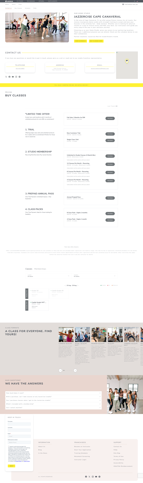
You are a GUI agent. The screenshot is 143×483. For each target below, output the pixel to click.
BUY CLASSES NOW (96, 41)
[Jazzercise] (10, 1)
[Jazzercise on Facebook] (86, 477)
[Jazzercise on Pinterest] (99, 477)
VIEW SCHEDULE (80, 41)
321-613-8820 (20, 68)
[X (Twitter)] (6, 77)
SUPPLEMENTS (52, 1)
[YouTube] (13, 77)
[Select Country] (137, 1)
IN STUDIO (20, 1)
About (14, 4)
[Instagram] (16, 77)
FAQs (20, 4)
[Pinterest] (19, 77)
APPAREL (41, 1)
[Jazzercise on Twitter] (89, 476)
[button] (127, 61)
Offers (7, 4)
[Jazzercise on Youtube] (96, 477)
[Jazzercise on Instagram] (93, 477)
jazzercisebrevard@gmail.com (100, 68)
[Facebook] (9, 77)
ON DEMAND (31, 1)
